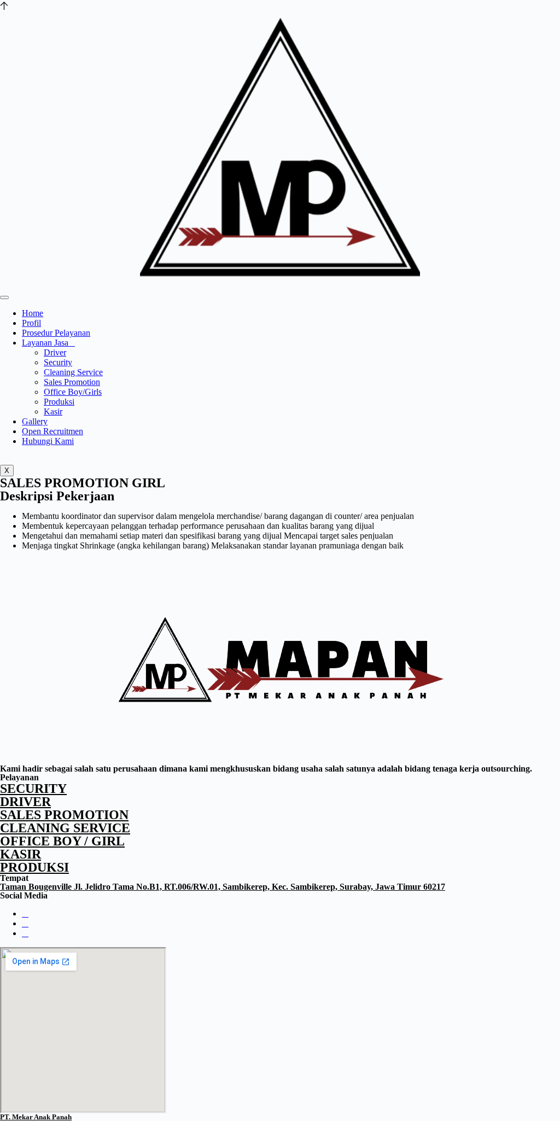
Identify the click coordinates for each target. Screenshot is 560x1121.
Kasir (53, 411)
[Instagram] (25, 913)
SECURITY (33, 788)
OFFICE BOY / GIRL (62, 841)
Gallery (35, 421)
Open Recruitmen (52, 431)
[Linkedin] (25, 933)
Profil (31, 323)
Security (58, 362)
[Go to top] (4, 4)
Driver (55, 352)
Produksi (59, 401)
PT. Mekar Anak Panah (36, 1117)
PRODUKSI (34, 867)
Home (32, 313)
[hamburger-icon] (4, 297)
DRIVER (25, 802)
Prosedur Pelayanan (56, 332)
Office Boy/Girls (73, 391)
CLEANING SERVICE (65, 828)
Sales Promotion (72, 382)
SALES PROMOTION (64, 815)
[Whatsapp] (25, 923)
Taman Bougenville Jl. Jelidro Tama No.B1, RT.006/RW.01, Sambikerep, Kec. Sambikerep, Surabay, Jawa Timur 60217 (222, 886)
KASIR (20, 854)
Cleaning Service (73, 372)
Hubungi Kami (48, 441)
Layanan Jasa (45, 342)
